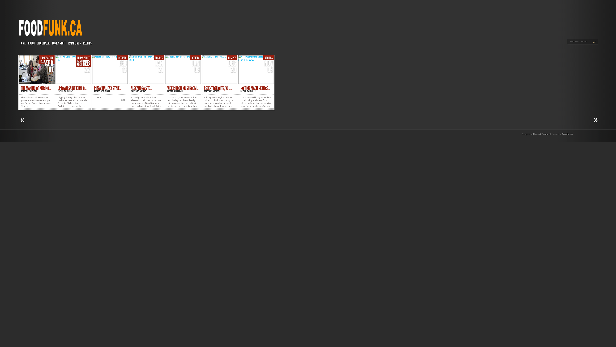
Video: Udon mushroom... (182, 88)
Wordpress (567, 134)
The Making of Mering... (36, 88)
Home (23, 43)
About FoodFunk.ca (39, 43)
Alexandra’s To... (141, 88)
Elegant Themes (541, 134)
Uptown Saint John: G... (72, 88)
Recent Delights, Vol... (218, 88)
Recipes (87, 43)
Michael (33, 91)
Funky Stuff (59, 43)
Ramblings (74, 43)
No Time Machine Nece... (255, 88)
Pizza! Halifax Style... (107, 88)
